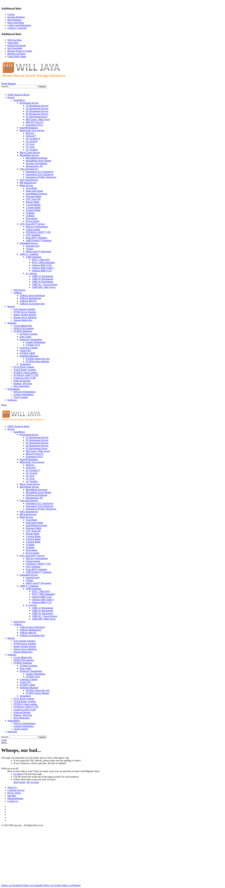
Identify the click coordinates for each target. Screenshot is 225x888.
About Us (12, 787)
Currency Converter (17, 28)
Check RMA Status (16, 56)
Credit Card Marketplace (19, 25)
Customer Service (15, 790)
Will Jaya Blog (14, 40)
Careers (11, 14)
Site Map (11, 795)
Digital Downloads (16, 45)
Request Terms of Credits (19, 51)
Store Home (19, 782)
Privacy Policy (14, 793)
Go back (17, 774)
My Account (33, 782)
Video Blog (13, 42)
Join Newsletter (14, 48)
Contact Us (12, 801)
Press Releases (14, 19)
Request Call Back (16, 53)
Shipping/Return (15, 798)
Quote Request (8, 83)
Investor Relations (16, 17)
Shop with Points (15, 22)
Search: (4, 86)
